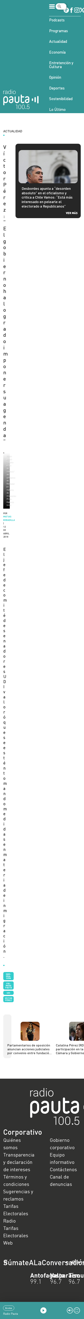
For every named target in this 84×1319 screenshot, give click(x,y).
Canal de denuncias (61, 1180)
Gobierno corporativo (62, 1143)
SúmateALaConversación (30, 1262)
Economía (57, 52)
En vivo (8, 1308)
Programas (58, 30)
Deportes (57, 88)
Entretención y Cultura (61, 64)
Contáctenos (63, 1169)
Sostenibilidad (61, 98)
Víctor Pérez (8, 999)
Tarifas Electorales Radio (15, 1213)
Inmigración (8, 976)
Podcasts (57, 20)
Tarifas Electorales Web (15, 1235)
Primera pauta (8, 985)
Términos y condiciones (16, 1180)
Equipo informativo (62, 1158)
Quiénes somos (12, 1143)
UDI (8, 993)
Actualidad (58, 41)
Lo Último (57, 109)
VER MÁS (72, 213)
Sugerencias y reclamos (18, 1195)
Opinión (55, 77)
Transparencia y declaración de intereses (18, 1162)
